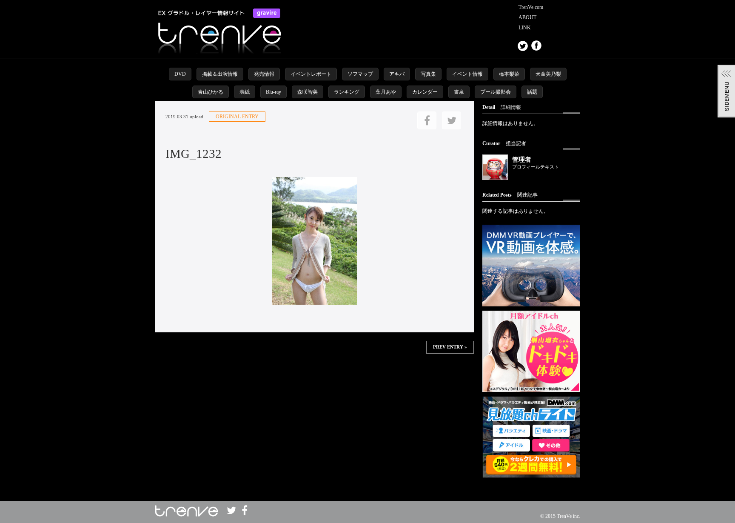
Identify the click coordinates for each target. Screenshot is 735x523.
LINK (524, 28)
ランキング (346, 92)
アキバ (397, 74)
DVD (180, 74)
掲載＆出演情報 (220, 74)
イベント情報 (467, 74)
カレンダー (425, 92)
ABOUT (527, 17)
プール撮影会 (495, 92)
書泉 (459, 92)
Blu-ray (273, 92)
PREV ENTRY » (450, 347)
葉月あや (386, 92)
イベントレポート (311, 74)
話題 (532, 92)
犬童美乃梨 (548, 74)
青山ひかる (210, 92)
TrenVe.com (530, 7)
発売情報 (264, 74)
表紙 (244, 92)
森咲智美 (307, 92)
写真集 (428, 74)
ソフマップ (360, 74)
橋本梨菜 (509, 74)
